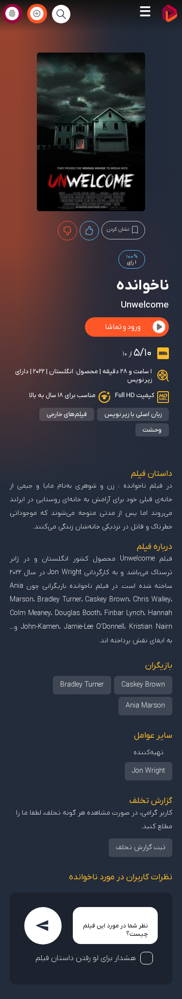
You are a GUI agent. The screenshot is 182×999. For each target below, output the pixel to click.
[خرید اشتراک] (37, 13)
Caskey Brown (143, 685)
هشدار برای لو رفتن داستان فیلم (85, 958)
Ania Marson (145, 705)
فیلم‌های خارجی (67, 414)
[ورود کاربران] (12, 13)
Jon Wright (148, 771)
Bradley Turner (82, 685)
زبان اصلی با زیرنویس (133, 414)
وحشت (152, 430)
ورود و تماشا (123, 327)
